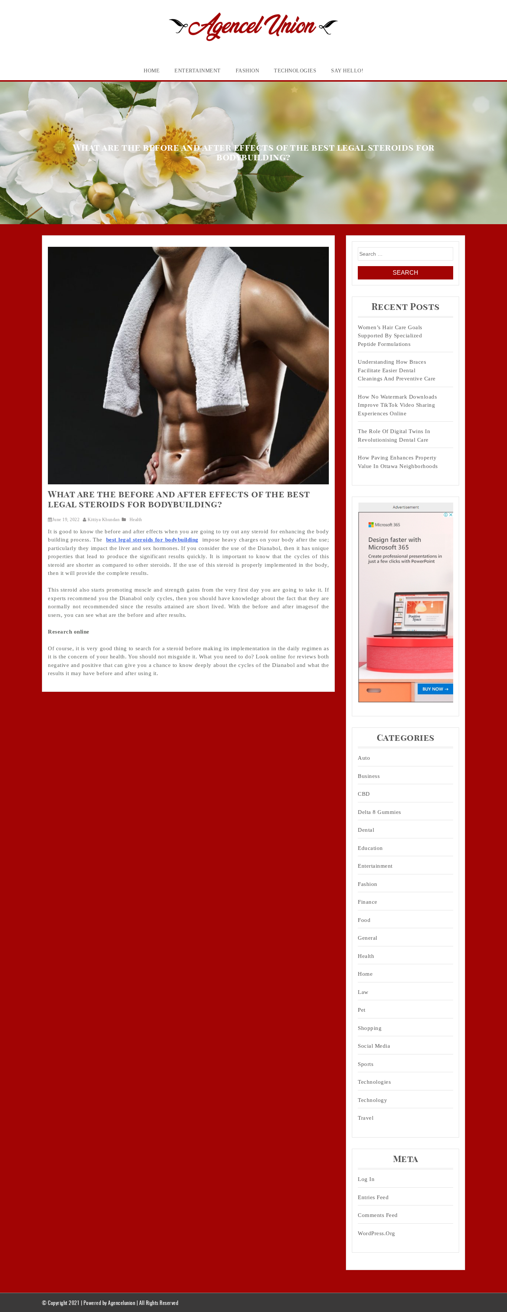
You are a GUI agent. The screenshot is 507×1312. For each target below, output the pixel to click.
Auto (364, 758)
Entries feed (373, 1197)
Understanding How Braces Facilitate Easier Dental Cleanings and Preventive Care (397, 370)
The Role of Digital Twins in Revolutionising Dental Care (394, 435)
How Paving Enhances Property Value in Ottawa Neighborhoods (398, 462)
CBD (364, 794)
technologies (295, 70)
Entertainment (197, 70)
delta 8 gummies (379, 812)
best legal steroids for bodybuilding (152, 540)
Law (363, 992)
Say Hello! (347, 70)
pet (362, 1010)
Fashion (247, 70)
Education (370, 848)
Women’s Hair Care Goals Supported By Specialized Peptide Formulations (390, 335)
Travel (365, 1118)
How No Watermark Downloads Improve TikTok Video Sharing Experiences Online (397, 405)
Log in (366, 1179)
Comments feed (378, 1215)
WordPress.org (376, 1233)
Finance (367, 902)
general (367, 938)
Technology (372, 1100)
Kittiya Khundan (103, 519)
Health (136, 519)
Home (152, 70)
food (364, 920)
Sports (365, 1064)
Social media (374, 1046)
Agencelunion (121, 1302)
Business (369, 776)
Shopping (370, 1028)
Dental (366, 830)
